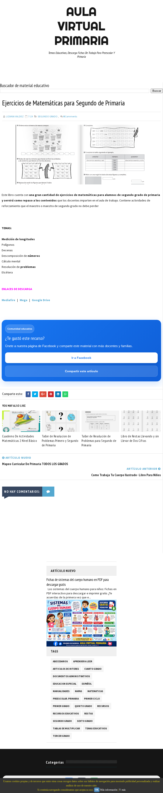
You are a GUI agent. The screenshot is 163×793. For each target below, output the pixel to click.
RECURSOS (103, 706)
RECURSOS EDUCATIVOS (66, 713)
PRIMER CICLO (92, 698)
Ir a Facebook (81, 357)
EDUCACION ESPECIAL (64, 683)
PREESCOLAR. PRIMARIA (66, 698)
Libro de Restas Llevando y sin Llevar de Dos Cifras (140, 438)
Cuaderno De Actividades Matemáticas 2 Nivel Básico (19, 438)
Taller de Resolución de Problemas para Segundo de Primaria (99, 440)
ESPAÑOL (87, 683)
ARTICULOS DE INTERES (66, 668)
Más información (108, 789)
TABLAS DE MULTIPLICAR (66, 728)
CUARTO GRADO (92, 668)
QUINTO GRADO (83, 706)
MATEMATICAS (95, 691)
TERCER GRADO (61, 735)
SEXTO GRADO (85, 721)
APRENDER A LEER (82, 661)
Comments (70, 116)
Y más (122, 789)
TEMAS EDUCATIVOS (96, 728)
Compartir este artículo (81, 371)
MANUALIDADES (61, 691)
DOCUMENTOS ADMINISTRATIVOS (71, 676)
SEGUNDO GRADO (48, 116)
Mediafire (8, 300)
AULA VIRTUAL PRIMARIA (81, 26)
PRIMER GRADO (61, 706)
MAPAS (78, 691)
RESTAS (88, 713)
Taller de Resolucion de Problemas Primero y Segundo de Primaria (60, 440)
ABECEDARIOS (60, 661)
